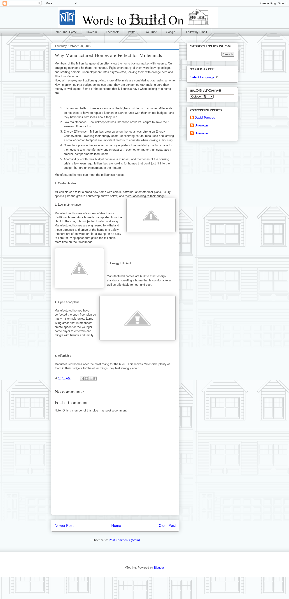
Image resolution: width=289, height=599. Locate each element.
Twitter (132, 32)
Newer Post (64, 526)
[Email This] (82, 378)
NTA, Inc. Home (66, 32)
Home (116, 526)
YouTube (151, 32)
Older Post (167, 526)
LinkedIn (91, 32)
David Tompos (205, 117)
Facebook (112, 32)
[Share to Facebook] (95, 378)
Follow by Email (196, 32)
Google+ (171, 32)
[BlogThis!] (86, 378)
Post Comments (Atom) (124, 540)
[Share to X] (91, 378)
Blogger (159, 567)
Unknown (201, 125)
